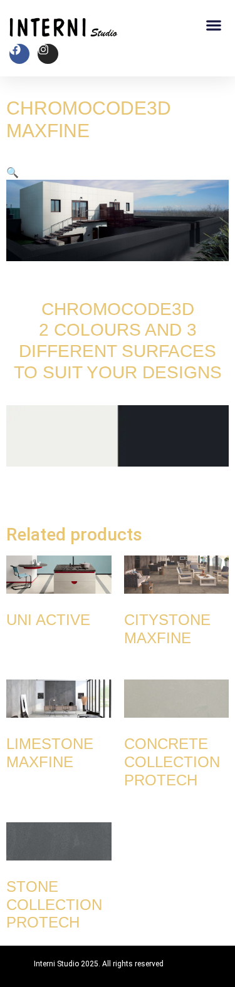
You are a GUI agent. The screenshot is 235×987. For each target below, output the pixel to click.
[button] (213, 25)
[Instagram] (48, 54)
